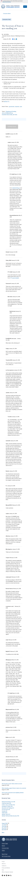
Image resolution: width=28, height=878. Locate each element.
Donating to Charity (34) (7, 806)
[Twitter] (4, 875)
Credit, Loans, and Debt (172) (8, 804)
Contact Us (4, 865)
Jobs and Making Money (7, 113)
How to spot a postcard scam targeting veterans (13, 792)
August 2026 (4, 823)
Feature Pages (5, 843)
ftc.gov (3, 861)
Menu (25, 6)
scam (21, 106)
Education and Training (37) (8, 808)
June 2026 (4, 826)
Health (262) (4, 812)
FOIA (3, 869)
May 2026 (4, 828)
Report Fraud (4, 854)
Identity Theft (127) (6, 814)
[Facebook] (2, 875)
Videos (3, 850)
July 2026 (4, 824)
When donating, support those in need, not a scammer (14, 788)
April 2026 (4, 829)
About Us (3, 863)
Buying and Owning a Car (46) (8, 801)
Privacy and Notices (6, 867)
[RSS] (10, 875)
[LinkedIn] (6, 875)
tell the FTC (6, 101)
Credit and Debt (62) (6, 803)
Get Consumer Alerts (6, 856)
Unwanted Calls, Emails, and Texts (9, 114)
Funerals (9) (4, 811)
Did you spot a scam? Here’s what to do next (12, 783)
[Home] (12, 8)
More (3, 832)
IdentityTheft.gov (16, 188)
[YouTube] (8, 875)
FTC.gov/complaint (14, 278)
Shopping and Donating (11, 111)
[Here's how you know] (12, 1)
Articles (3, 845)
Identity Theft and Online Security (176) (10, 815)
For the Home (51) (6, 809)
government (11, 106)
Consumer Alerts (7, 13)
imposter (17, 106)
